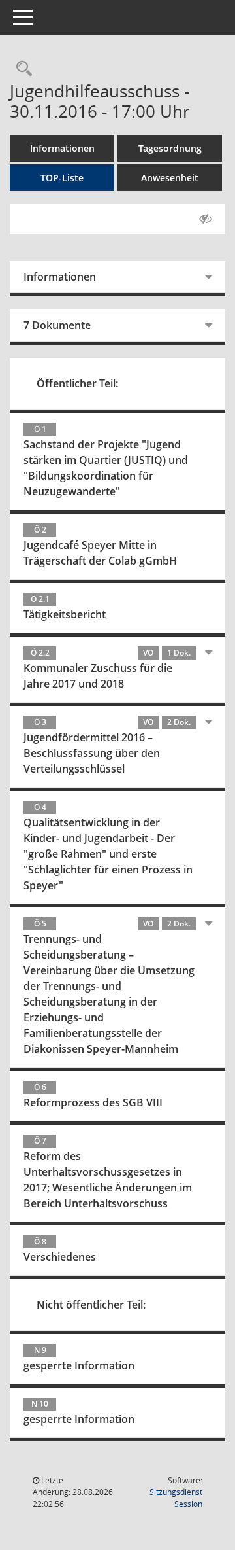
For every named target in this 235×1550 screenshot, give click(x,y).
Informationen (62, 148)
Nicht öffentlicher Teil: (91, 1304)
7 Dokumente (57, 325)
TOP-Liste (62, 177)
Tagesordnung (170, 148)
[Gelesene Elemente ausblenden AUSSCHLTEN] (205, 219)
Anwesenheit (169, 177)
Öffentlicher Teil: (77, 383)
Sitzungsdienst (175, 1498)
